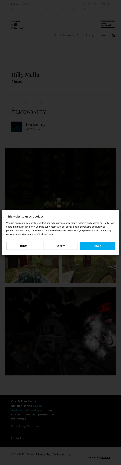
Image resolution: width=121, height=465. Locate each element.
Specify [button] (60, 245)
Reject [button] (23, 245)
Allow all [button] (97, 245)
